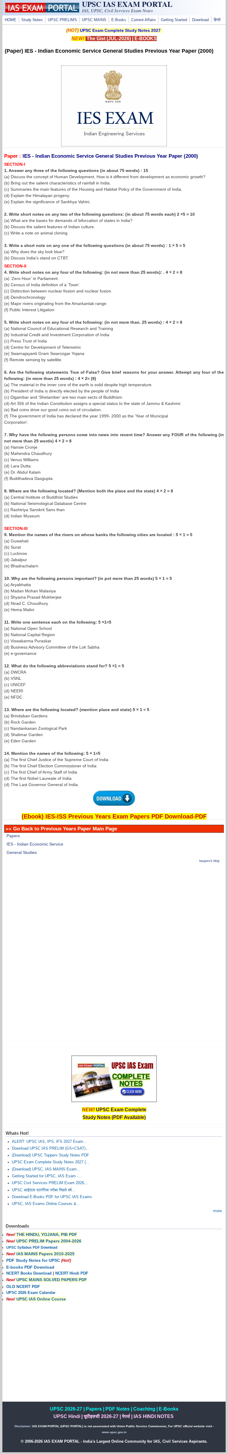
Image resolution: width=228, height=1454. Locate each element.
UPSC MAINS (94, 20)
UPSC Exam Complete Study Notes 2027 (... (50, 1162)
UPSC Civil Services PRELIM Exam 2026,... (50, 1183)
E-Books (118, 20)
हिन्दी (217, 20)
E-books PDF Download (30, 1267)
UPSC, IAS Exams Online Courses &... (46, 1204)
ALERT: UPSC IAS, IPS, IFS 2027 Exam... (49, 1142)
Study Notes (32, 20)
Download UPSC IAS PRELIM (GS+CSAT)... (50, 1148)
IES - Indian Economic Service (35, 844)
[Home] (42, 11)
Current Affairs (143, 20)
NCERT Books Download (29, 1273)
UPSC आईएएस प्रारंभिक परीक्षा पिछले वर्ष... (43, 1190)
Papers (13, 835)
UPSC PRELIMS (62, 20)
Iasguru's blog (209, 861)
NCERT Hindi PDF (71, 1273)
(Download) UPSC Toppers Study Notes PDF (50, 1155)
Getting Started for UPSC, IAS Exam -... (47, 1176)
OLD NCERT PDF (23, 1286)
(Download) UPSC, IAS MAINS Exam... (46, 1169)
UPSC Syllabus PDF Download (31, 1247)
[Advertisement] (114, 910)
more (217, 1211)
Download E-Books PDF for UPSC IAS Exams (52, 1197)
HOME (10, 20)
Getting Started (174, 20)
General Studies (22, 852)
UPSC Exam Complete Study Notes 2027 (120, 30)
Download (200, 20)
